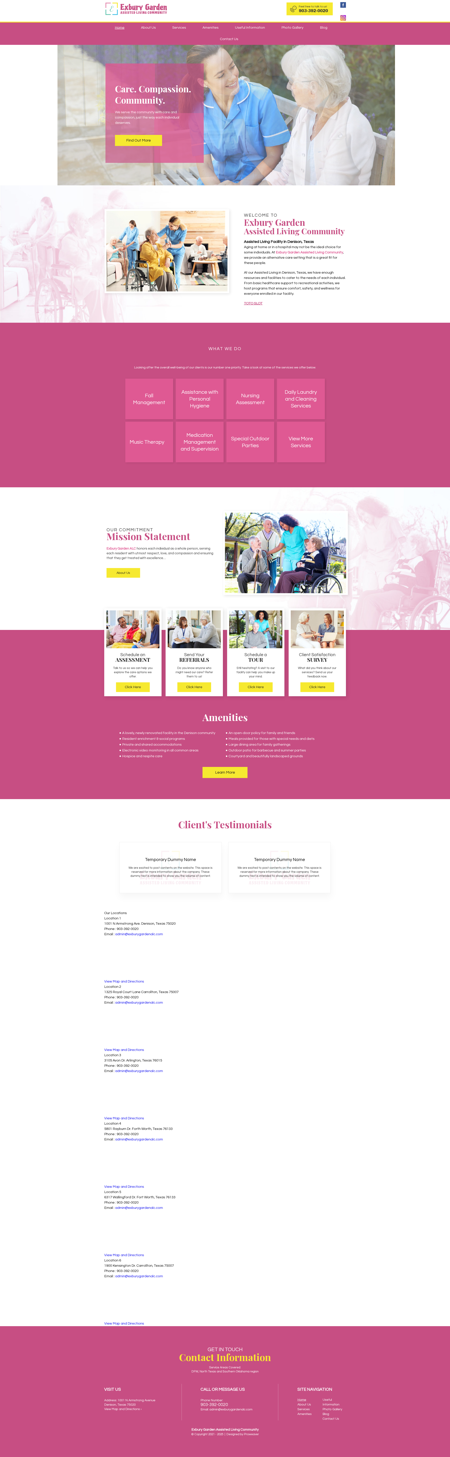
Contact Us (229, 39)
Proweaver (251, 1434)
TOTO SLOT (253, 303)
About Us (148, 27)
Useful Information (250, 27)
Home (119, 27)
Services (179, 27)
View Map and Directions (124, 981)
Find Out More (138, 140)
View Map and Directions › (123, 1409)
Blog (323, 27)
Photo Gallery (292, 27)
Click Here (133, 687)
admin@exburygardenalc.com (139, 934)
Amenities (210, 27)
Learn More (225, 772)
